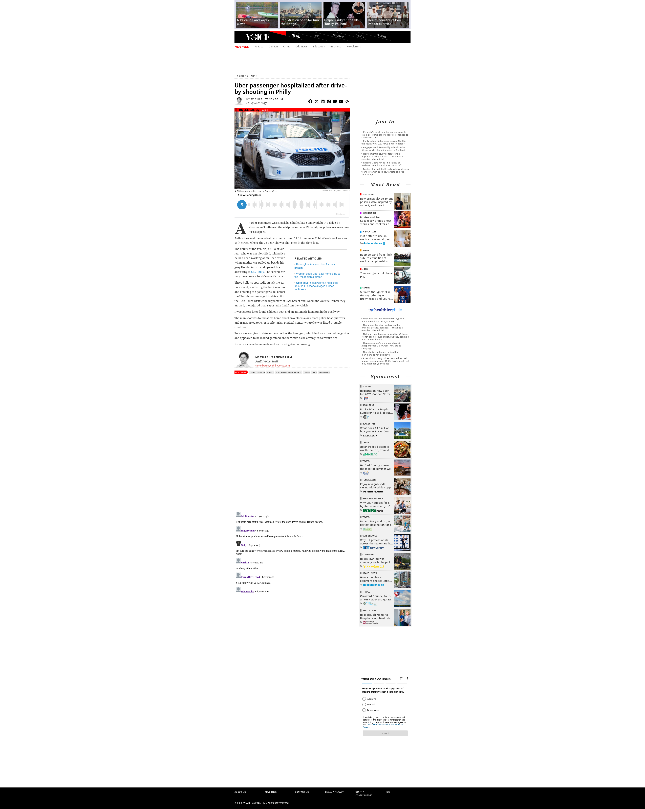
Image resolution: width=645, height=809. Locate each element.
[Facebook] (310, 102)
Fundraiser (369, 479)
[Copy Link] (347, 102)
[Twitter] (316, 102)
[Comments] (335, 102)
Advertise (271, 791)
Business (335, 46)
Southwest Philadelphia (289, 372)
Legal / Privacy (334, 791)
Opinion (273, 46)
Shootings (324, 372)
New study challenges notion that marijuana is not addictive (380, 353)
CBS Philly (257, 271)
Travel (366, 442)
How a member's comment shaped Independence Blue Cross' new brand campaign (381, 345)
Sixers (366, 287)
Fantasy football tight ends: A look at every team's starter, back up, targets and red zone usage (385, 171)
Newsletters (354, 46)
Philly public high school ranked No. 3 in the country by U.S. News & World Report (383, 142)
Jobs (365, 268)
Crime (286, 46)
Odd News (301, 46)
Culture (338, 36)
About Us (240, 791)
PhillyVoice (258, 37)
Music (366, 250)
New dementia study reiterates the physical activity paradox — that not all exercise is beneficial (382, 156)
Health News (369, 573)
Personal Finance (372, 498)
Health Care (369, 610)
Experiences (369, 212)
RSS (388, 791)
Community (369, 554)
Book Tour (368, 405)
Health (317, 36)
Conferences (369, 535)
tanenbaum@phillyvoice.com (272, 365)
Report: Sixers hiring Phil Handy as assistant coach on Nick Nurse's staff (381, 164)
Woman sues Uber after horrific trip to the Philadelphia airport (317, 275)
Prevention (369, 231)
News (296, 36)
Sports (381, 36)
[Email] (341, 102)
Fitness (366, 386)
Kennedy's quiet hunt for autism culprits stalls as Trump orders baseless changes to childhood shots (384, 134)
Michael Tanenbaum (267, 99)
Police (264, 110)
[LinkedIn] (323, 102)
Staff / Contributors (363, 793)
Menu (240, 37)
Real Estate (368, 423)
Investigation (249, 110)
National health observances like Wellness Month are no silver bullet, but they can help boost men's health (385, 336)
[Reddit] (329, 102)
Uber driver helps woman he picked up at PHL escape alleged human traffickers (316, 286)
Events (359, 36)
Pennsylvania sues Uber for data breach (314, 265)
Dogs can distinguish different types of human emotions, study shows (382, 320)
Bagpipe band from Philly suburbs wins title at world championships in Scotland (383, 149)
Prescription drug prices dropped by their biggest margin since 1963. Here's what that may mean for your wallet (385, 361)
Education (319, 46)
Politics (258, 46)
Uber (314, 372)
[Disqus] (292, 465)
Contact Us (302, 791)
